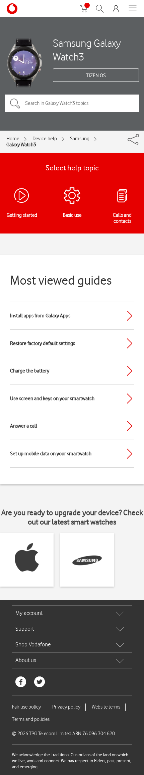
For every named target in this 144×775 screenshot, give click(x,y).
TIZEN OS (96, 75)
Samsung (79, 139)
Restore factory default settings (42, 343)
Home (12, 139)
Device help (44, 139)
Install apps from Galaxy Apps (40, 316)
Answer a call (23, 426)
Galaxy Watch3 (21, 145)
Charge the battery (29, 371)
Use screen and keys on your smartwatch (52, 399)
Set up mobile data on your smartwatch (50, 454)
